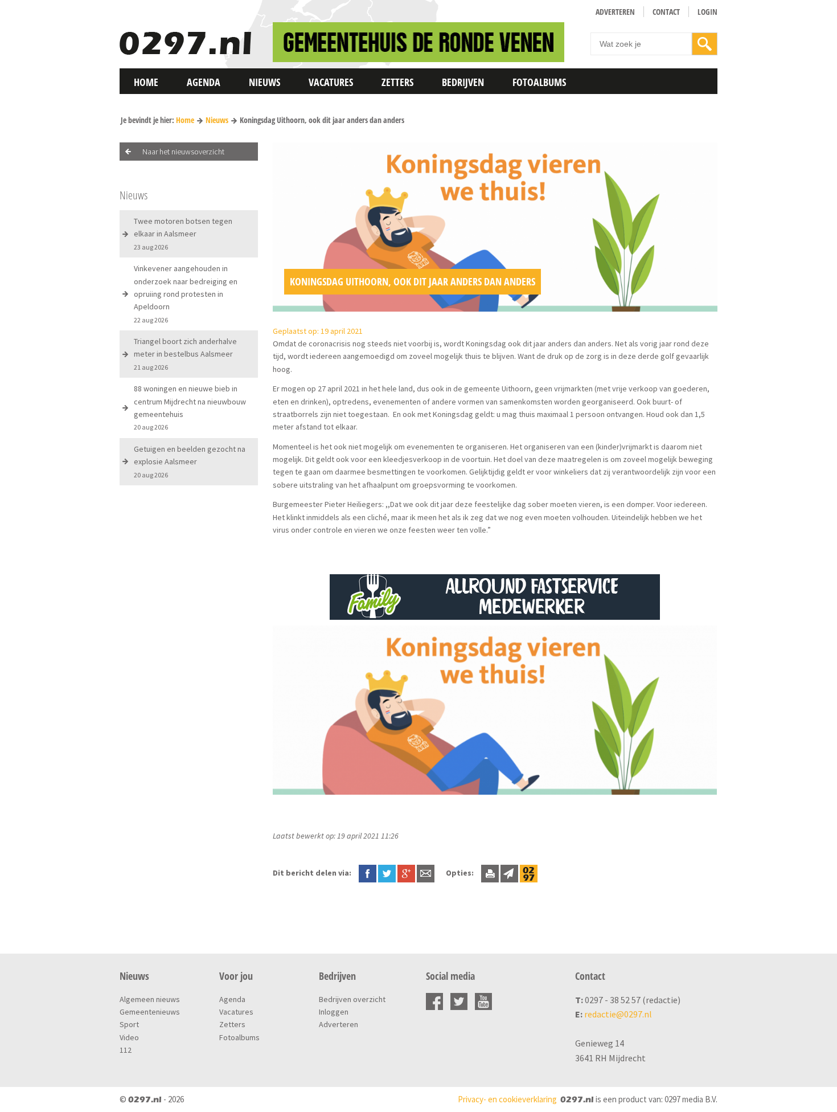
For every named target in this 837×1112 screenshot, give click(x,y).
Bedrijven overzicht (352, 999)
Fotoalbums (539, 82)
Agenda (203, 82)
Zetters (397, 82)
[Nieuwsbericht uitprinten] (490, 873)
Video (129, 1037)
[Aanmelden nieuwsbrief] (509, 873)
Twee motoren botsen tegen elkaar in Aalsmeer (183, 233)
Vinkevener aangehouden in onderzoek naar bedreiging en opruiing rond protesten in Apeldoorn (185, 293)
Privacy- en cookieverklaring (507, 1099)
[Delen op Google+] (406, 873)
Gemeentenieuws (150, 1012)
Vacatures (331, 82)
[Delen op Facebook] (367, 873)
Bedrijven (463, 82)
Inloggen (333, 1012)
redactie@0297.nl (618, 1014)
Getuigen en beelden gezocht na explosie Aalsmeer (189, 461)
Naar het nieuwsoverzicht (183, 151)
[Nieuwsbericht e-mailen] (425, 873)
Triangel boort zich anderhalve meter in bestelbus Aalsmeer (185, 353)
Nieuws (264, 82)
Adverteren (615, 11)
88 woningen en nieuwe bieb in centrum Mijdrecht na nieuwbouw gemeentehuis (190, 407)
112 (126, 1050)
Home (146, 82)
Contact (666, 11)
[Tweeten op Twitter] (387, 873)
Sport (129, 1024)
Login (707, 11)
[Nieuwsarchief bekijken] (529, 873)
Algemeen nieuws (150, 999)
